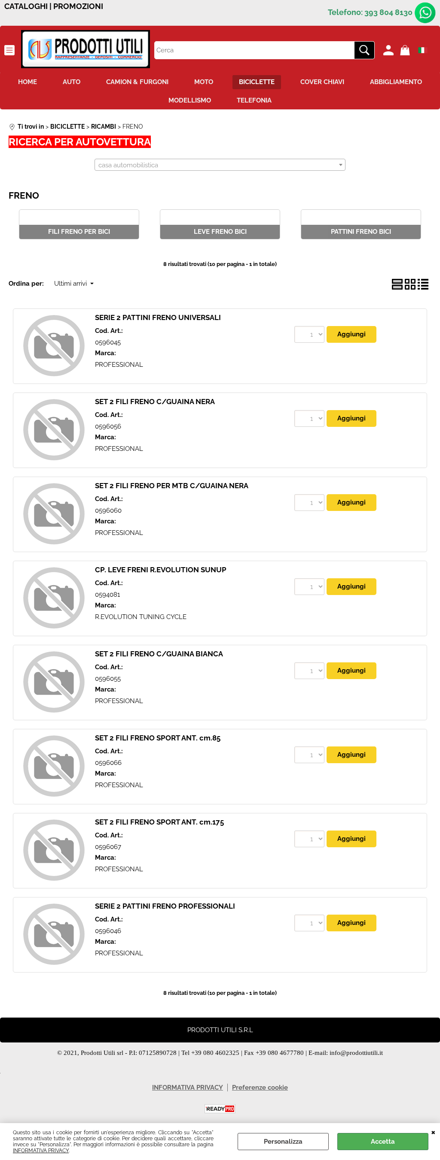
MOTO (203, 82)
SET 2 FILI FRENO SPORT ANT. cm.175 (159, 822)
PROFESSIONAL (119, 365)
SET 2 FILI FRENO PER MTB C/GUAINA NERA (171, 485)
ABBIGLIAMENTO (396, 82)
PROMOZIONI (78, 6)
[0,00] (406, 50)
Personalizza (283, 1141)
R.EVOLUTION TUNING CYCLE (140, 617)
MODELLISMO (189, 100)
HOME (27, 82)
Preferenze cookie (260, 1087)
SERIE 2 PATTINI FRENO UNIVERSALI (158, 317)
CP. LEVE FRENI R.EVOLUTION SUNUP (160, 569)
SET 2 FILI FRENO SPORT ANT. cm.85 (157, 738)
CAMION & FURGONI (137, 82)
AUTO (71, 82)
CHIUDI (433, 1131)
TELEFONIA (254, 100)
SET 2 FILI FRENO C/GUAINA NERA (155, 401)
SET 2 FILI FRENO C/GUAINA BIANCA (159, 653)
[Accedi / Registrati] (389, 50)
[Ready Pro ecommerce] (220, 1109)
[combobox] (220, 165)
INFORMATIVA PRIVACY (41, 1151)
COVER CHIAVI (322, 82)
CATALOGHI (26, 6)
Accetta (383, 1141)
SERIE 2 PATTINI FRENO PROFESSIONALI (165, 906)
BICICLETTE (257, 82)
